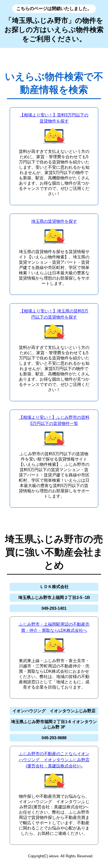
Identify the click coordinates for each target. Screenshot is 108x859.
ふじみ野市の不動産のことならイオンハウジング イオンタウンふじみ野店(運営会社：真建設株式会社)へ (54, 759)
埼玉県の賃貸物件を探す (54, 221)
